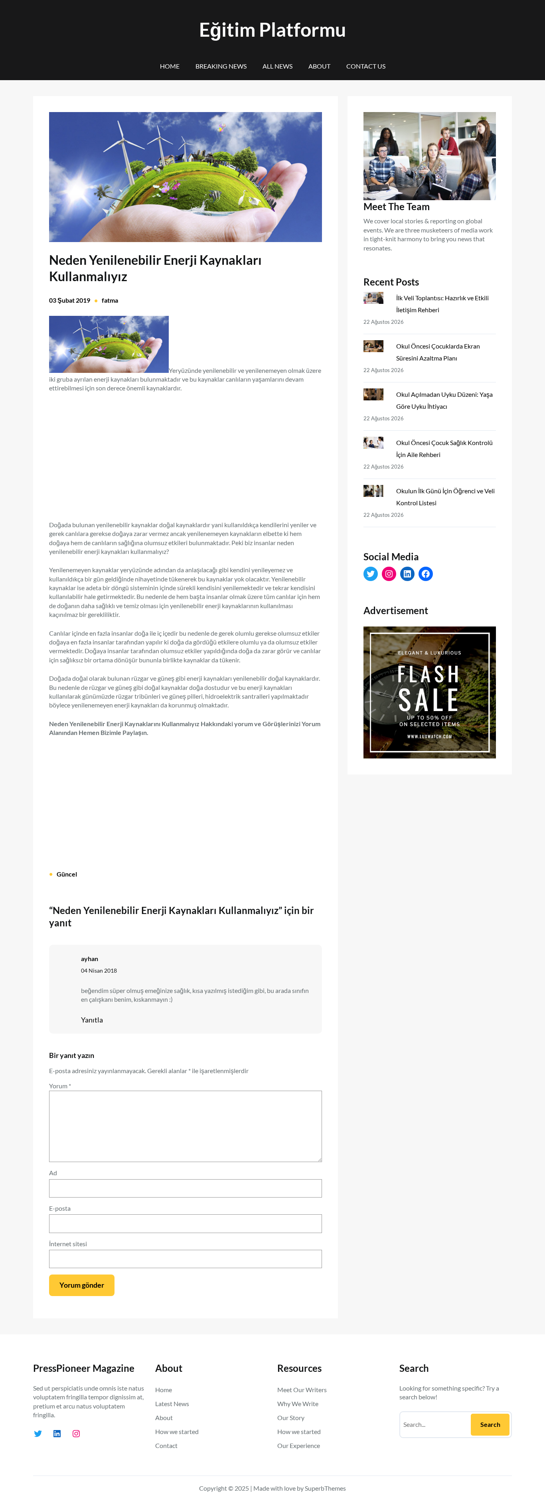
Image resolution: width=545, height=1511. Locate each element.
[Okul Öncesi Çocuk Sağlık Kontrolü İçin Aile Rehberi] (376, 444)
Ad (53, 1172)
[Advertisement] (185, 452)
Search (490, 1424)
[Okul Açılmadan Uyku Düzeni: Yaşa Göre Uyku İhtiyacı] (376, 396)
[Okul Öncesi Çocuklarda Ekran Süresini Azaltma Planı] (376, 347)
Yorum (60, 1085)
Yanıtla (92, 1019)
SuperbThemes (325, 1488)
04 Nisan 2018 (99, 970)
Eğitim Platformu (272, 29)
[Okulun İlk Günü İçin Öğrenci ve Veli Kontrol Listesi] (376, 492)
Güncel (67, 874)
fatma (110, 300)
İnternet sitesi (68, 1243)
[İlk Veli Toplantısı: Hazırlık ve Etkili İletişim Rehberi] (376, 299)
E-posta (60, 1208)
